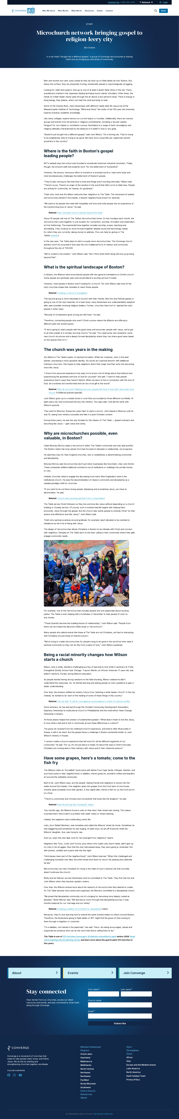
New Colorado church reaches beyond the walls (79, 212)
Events (100, 11)
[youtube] (20, 1075)
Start (129, 1047)
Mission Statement (90, 1047)
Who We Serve (48, 11)
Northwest (85, 1076)
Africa (129, 1057)
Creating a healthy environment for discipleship (79, 909)
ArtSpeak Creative (103, 1114)
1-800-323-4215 (127, 2)
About (83, 1097)
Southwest (85, 1087)
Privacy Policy (133, 1079)
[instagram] (14, 1075)
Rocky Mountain (88, 1083)
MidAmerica (86, 1061)
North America (133, 1072)
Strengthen (132, 1050)
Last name (126, 989)
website (54, 235)
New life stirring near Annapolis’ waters (75, 804)
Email (90, 1011)
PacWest (84, 1080)
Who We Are (63, 11)
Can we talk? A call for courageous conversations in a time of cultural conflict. (93, 701)
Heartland (85, 1057)
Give (163, 11)
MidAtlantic (85, 1065)
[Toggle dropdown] (140, 2)
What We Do (76, 11)
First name (93, 989)
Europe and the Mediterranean (141, 1065)
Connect (109, 11)
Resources (89, 11)
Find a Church (87, 1091)
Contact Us (113, 2)
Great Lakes (86, 1054)
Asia (128, 1061)
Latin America (133, 1068)
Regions (84, 1050)
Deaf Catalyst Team (136, 1076)
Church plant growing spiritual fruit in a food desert (81, 498)
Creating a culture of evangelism (72, 293)
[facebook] (8, 1075)
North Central (87, 1069)
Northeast (85, 1072)
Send (129, 1054)
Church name (94, 1000)
